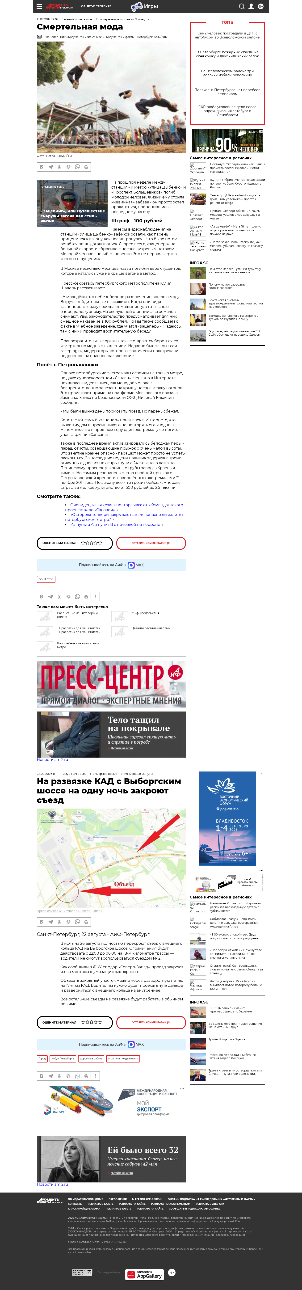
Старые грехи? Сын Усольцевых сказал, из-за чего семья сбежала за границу (236, 969)
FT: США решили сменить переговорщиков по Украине (230, 1010)
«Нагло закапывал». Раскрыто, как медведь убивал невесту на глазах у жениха (236, 245)
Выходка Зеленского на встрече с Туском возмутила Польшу (233, 317)
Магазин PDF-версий (147, 1199)
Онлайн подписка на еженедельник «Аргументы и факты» (211, 1199)
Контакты (75, 1204)
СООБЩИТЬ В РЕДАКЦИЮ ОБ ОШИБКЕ (194, 1208)
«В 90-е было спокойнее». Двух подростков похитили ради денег (235, 936)
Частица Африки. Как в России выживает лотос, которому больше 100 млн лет (236, 985)
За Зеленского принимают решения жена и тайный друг (235, 1025)
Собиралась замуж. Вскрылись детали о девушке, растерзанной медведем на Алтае (234, 922)
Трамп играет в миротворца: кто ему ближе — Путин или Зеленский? (235, 1072)
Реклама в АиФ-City (210, 1204)
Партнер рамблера (108, 1272)
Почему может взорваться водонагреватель (228, 286)
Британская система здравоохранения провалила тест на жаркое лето (236, 303)
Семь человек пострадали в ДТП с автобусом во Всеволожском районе (227, 35)
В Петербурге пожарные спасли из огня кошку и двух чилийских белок (227, 54)
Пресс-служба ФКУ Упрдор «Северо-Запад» (69, 911)
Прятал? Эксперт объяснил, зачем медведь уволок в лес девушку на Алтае (235, 214)
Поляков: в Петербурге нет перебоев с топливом (227, 92)
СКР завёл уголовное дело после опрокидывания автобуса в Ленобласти (227, 111)
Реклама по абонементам (170, 1204)
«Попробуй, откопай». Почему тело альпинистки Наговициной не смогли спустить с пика (236, 953)
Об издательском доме (85, 1199)
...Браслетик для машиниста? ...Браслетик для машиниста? (78, 630)
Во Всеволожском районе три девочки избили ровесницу (227, 73)
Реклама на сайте (132, 1204)
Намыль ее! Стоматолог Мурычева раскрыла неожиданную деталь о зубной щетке (235, 907)
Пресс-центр (118, 1199)
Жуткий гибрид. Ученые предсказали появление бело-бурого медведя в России (237, 183)
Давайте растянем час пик (151, 628)
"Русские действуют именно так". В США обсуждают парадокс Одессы (234, 333)
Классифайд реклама (84, 1208)
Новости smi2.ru (52, 759)
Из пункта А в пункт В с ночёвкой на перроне (115, 524)
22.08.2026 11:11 (47, 774)
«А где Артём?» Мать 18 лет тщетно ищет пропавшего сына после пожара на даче (235, 230)
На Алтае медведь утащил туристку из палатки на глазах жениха (235, 270)
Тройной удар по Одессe (227, 1039)
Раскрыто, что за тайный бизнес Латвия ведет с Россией (232, 1056)
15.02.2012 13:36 (47, 19)
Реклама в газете (100, 1204)
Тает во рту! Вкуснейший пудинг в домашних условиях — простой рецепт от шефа (235, 199)
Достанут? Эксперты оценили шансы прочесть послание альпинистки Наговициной (237, 167)
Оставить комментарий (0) (151, 543)
